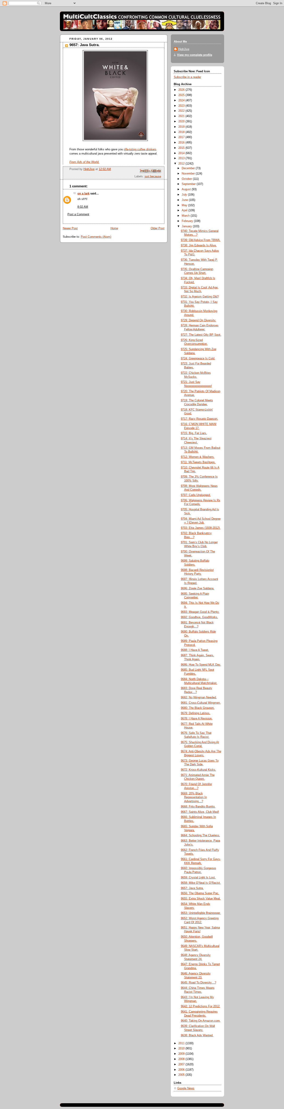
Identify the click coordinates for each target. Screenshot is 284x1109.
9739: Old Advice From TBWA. (201, 240)
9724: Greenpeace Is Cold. (198, 358)
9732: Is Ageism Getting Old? (200, 296)
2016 (181, 142)
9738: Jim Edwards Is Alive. (199, 245)
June (185, 200)
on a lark (83, 193)
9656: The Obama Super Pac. (200, 893)
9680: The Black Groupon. (198, 707)
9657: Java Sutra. (192, 888)
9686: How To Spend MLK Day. (201, 664)
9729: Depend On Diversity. (198, 320)
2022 (181, 110)
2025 (181, 95)
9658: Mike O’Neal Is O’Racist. (201, 882)
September (189, 184)
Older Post (157, 228)
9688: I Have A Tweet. (195, 650)
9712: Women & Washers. (198, 456)
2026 (181, 89)
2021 (181, 116)
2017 (181, 137)
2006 (181, 1069)
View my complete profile (194, 55)
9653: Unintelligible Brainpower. (201, 913)
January (187, 226)
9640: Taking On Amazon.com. (201, 1020)
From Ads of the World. (84, 162)
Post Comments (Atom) (96, 236)
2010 (181, 1048)
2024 (181, 100)
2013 (181, 158)
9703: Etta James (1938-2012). (201, 527)
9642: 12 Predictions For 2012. (200, 1006)
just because (153, 176)
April (185, 210)
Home (114, 228)
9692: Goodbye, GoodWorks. (199, 617)
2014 (181, 153)
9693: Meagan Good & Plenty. (200, 611)
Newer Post (70, 228)
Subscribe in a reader (187, 77)
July (185, 194)
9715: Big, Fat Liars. (194, 433)
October (187, 178)
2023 (181, 105)
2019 (181, 126)
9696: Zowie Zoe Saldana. (197, 588)
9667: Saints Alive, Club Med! (200, 811)
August (187, 189)
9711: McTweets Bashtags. (198, 462)
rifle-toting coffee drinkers (140, 149)
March (186, 215)
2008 (181, 1059)
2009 (181, 1053)
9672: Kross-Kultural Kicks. (198, 769)
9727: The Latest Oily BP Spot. (201, 334)
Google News (185, 1088)
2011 (181, 1043)
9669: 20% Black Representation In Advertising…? (194, 797)
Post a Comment (78, 214)
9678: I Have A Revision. (197, 718)
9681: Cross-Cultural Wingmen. (201, 702)
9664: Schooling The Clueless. (200, 835)
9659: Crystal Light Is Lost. (198, 877)
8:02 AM (82, 206)
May (185, 205)
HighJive (183, 49)
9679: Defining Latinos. (195, 713)
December (189, 168)
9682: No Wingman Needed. (199, 697)
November (189, 173)
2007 (181, 1064)
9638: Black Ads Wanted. (197, 1035)
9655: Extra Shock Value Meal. (201, 898)
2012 (181, 163)
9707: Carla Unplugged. (196, 495)
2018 (181, 132)
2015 (181, 147)
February (188, 221)
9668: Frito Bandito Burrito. (198, 806)
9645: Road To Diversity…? (198, 982)
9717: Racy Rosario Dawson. (199, 418)
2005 (181, 1074)
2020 (181, 121)
